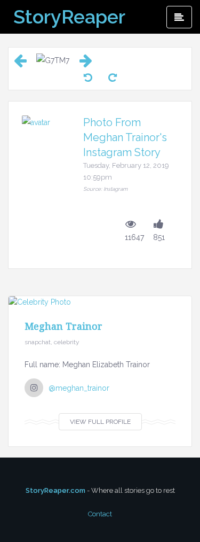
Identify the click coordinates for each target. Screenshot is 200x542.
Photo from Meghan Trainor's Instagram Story (125, 137)
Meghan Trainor (63, 326)
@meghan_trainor (79, 388)
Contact (100, 514)
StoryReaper (69, 16)
